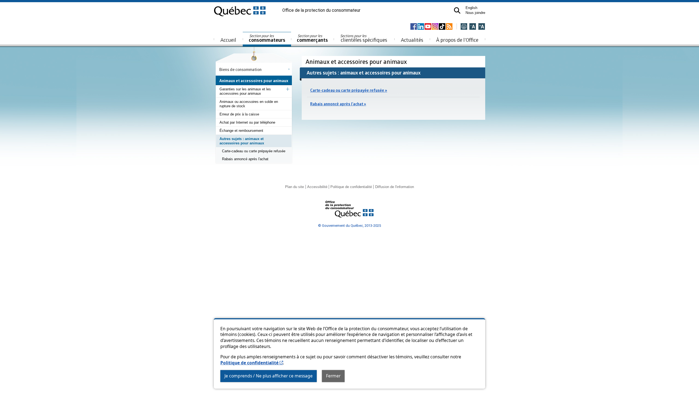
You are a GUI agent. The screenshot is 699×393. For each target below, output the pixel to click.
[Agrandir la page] (481, 27)
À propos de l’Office (457, 39)
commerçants (312, 38)
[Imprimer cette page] (464, 27)
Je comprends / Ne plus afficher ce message (268, 376)
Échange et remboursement (241, 131)
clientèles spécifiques (363, 38)
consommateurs (267, 38)
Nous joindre (475, 13)
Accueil (228, 39)
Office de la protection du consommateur (321, 10)
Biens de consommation (240, 69)
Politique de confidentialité (251, 363)
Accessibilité (317, 187)
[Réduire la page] (472, 27)
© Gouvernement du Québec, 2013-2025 (349, 226)
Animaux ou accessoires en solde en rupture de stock (249, 104)
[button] (457, 10)
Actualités (412, 39)
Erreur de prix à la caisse (239, 114)
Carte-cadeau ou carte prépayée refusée (253, 151)
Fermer (333, 376)
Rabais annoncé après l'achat (245, 159)
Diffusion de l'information (394, 187)
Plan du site (294, 187)
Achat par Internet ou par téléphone (247, 122)
